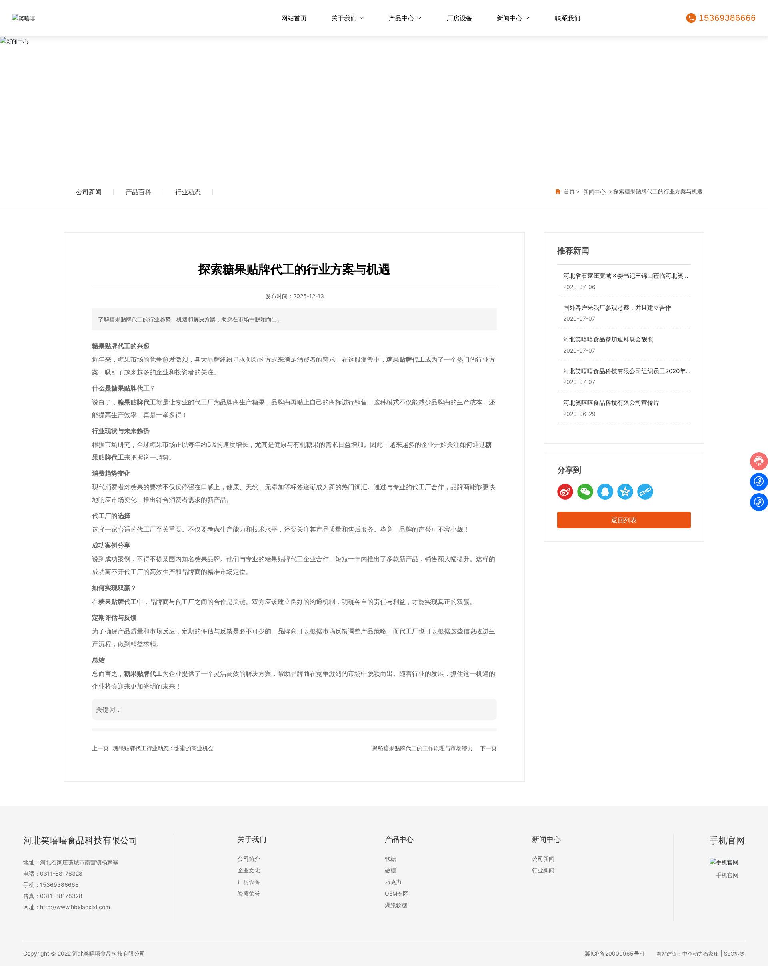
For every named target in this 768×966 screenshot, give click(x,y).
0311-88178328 (61, 873)
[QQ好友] (605, 492)
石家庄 (711, 953)
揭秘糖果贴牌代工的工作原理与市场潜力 (422, 748)
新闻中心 (384, 105)
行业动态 (188, 192)
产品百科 (138, 192)
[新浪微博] (565, 492)
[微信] (585, 492)
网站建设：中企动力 (679, 953)
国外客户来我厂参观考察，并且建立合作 (617, 307)
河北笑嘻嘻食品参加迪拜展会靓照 (608, 339)
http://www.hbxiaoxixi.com (75, 907)
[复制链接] (645, 492)
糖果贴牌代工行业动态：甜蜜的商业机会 (163, 748)
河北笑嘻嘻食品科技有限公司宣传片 (611, 402)
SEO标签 (734, 953)
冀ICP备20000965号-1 (614, 953)
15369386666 (727, 18)
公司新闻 (89, 192)
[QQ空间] (625, 492)
